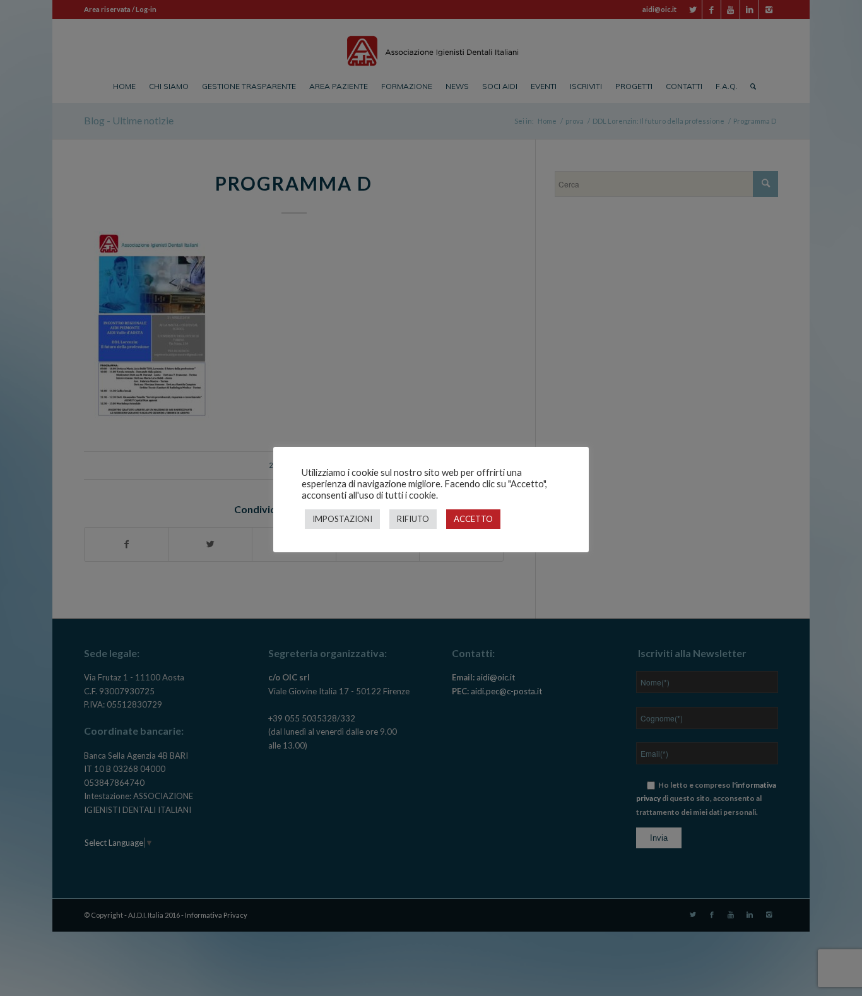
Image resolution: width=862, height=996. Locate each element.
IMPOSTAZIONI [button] (342, 519)
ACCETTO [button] (473, 519)
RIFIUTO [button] (413, 519)
